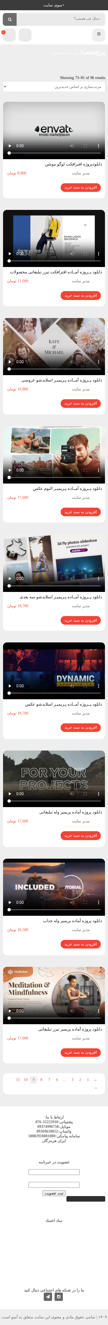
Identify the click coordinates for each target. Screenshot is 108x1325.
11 (18, 1080)
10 (26, 1080)
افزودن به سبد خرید (81, 187)
